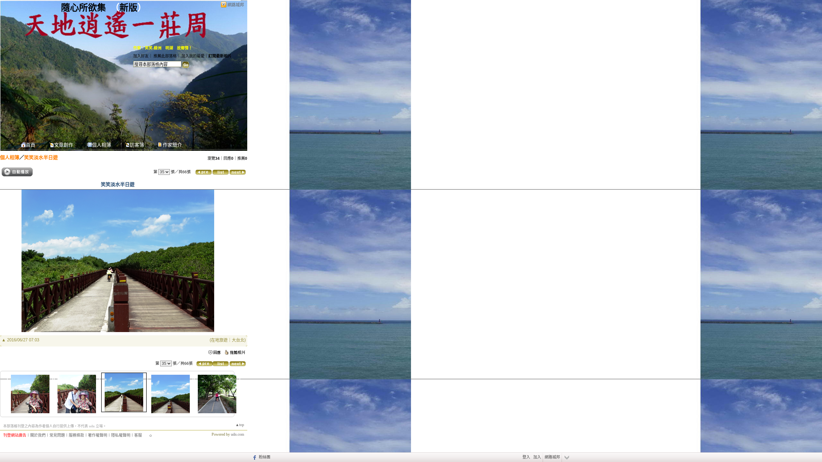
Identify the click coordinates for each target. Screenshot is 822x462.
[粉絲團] (253, 457)
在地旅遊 (219, 340)
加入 (537, 457)
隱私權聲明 (120, 435)
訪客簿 (137, 145)
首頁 (30, 145)
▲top (239, 425)
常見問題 (57, 435)
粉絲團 (264, 457)
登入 (526, 457)
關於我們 (38, 435)
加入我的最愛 (193, 56)
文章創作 (63, 145)
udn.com (237, 434)
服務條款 (76, 435)
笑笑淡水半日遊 (41, 157)
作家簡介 (172, 145)
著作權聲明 (97, 435)
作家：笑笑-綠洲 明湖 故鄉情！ (162, 48)
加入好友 (141, 56)
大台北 (238, 340)
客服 (138, 435)
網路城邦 (235, 4)
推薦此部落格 (165, 56)
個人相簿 (101, 145)
